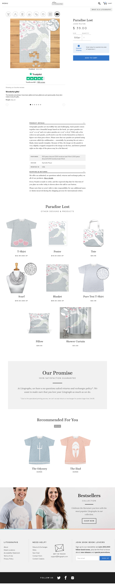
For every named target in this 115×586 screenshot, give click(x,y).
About (6, 547)
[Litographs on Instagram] (72, 578)
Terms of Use (8, 556)
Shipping (38, 171)
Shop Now (89, 521)
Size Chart (36, 553)
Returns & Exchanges (40, 547)
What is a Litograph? (101, 9)
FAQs (34, 550)
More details (48, 178)
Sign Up (105, 558)
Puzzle (32, 69)
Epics (57, 426)
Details (36, 123)
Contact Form (37, 556)
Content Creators (38, 559)
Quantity (85, 33)
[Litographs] (57, 3)
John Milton (79, 24)
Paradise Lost (83, 20)
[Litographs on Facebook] (65, 578)
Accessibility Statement (12, 553)
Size (74, 33)
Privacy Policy (8, 559)
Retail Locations (9, 550)
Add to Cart (91, 58)
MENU (5, 3)
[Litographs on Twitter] (58, 578)
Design (39, 69)
